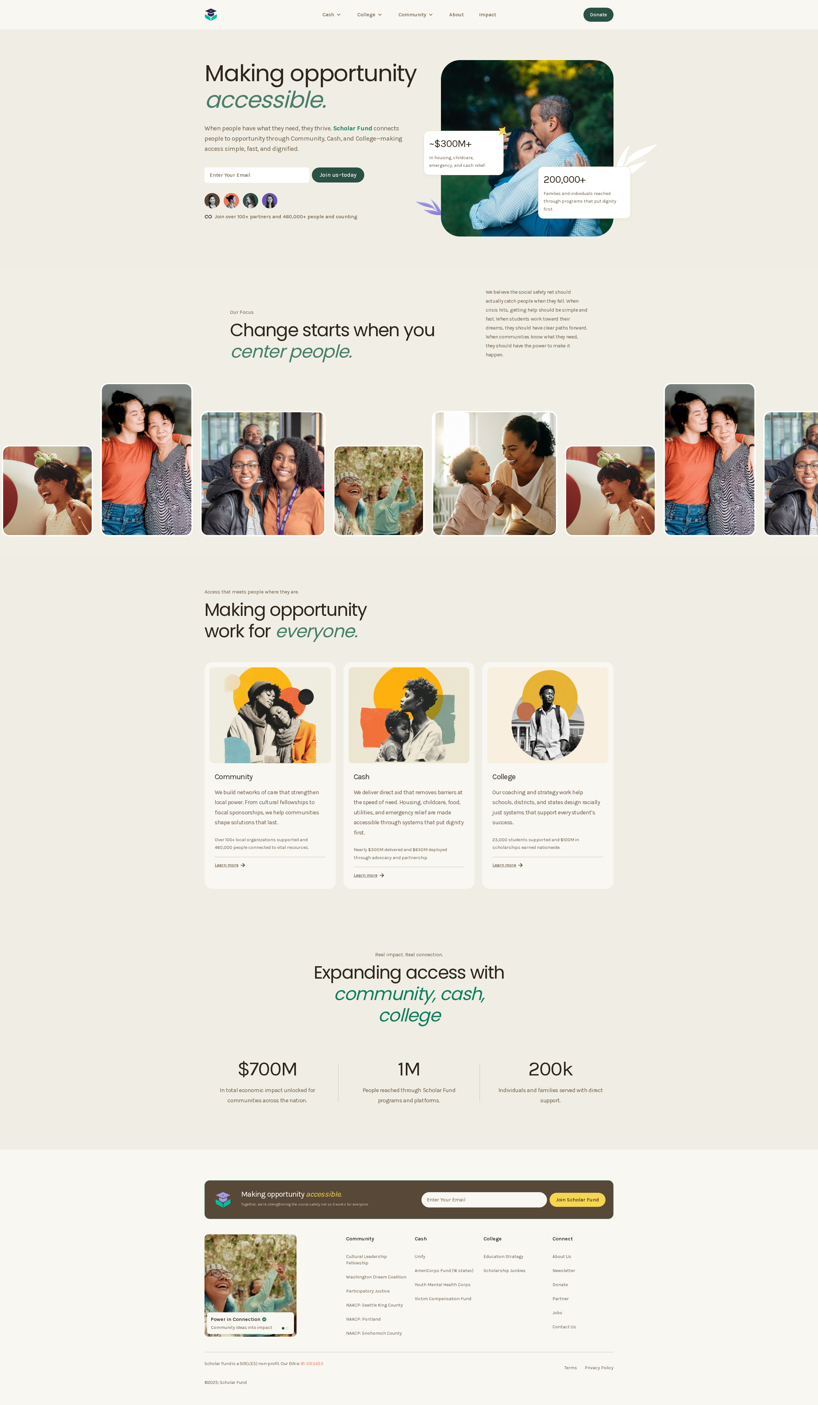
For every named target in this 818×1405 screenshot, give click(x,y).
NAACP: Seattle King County (374, 1305)
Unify (420, 1256)
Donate (598, 15)
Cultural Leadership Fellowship (366, 1260)
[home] (210, 14)
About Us (561, 1256)
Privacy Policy (599, 1367)
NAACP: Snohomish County (374, 1333)
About (456, 15)
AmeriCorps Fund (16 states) (444, 1270)
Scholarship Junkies (504, 1270)
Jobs (557, 1313)
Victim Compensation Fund (443, 1298)
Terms (570, 1367)
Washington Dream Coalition (376, 1277)
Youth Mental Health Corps (443, 1284)
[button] (332, 15)
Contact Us (564, 1327)
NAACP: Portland (363, 1319)
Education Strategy (503, 1256)
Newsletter (563, 1270)
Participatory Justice (368, 1291)
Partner (560, 1298)
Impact (487, 15)
